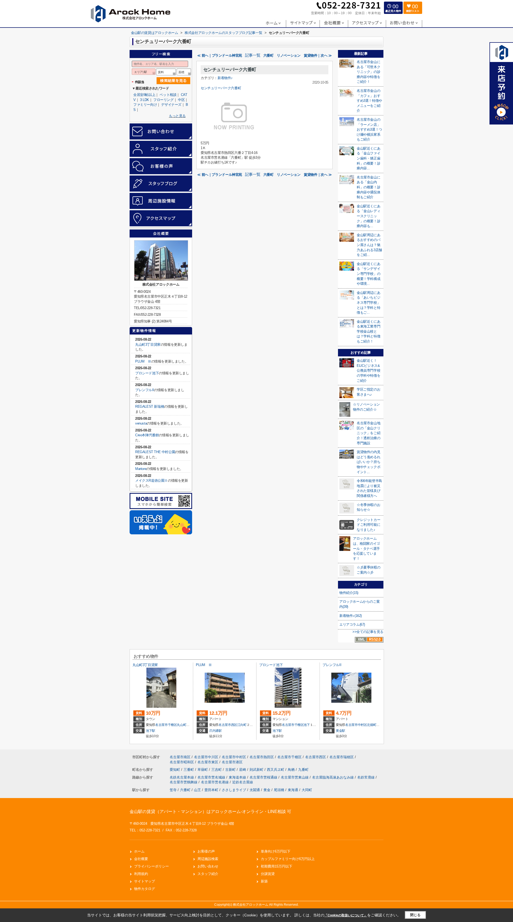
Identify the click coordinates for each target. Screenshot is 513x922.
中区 (181, 100)
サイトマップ (144, 881)
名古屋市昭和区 (182, 762)
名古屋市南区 (180, 757)
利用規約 (141, 874)
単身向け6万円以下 (275, 851)
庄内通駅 (215, 731)
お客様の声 (206, 851)
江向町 (242, 725)
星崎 (243, 770)
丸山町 (181, 725)
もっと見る (177, 116)
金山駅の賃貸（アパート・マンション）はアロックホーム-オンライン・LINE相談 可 (210, 811)
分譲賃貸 (268, 874)
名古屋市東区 (207, 762)
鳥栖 (292, 770)
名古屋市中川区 (206, 757)
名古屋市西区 (228, 725)
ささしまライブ (234, 790)
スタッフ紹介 (207, 874)
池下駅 (150, 731)
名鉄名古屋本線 (182, 777)
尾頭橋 (279, 790)
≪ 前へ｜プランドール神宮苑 (219, 55)
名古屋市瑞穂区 (341, 757)
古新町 (231, 770)
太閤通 (255, 790)
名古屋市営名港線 (215, 782)
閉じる (415, 915)
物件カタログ (144, 889)
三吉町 (217, 770)
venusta (141, 423)
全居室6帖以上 (144, 95)
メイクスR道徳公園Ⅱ (151, 480)
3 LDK (144, 100)
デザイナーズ (171, 105)
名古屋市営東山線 (295, 777)
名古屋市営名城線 (211, 777)
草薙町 (203, 770)
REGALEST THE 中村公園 (155, 452)
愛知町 (175, 770)
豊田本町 (211, 790)
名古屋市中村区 (356, 725)
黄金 (266, 790)
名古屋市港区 (232, 762)
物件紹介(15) (348, 593)
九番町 (303, 770)
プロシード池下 (147, 373)
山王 (197, 790)
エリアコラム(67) (352, 625)
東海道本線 (238, 777)
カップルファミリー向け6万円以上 (288, 859)
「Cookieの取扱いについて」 (345, 915)
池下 (307, 725)
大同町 (307, 790)
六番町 (185, 790)
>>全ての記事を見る (367, 632)
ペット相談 (168, 95)
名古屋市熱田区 (262, 757)
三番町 (189, 770)
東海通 (293, 790)
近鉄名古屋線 (242, 782)
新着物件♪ (225, 78)
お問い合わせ (207, 866)
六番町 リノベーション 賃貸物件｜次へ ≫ (297, 55)
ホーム (139, 851)
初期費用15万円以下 (276, 866)
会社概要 (141, 859)
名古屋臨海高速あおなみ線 (333, 777)
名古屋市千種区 (166, 725)
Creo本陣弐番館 (147, 435)
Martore (140, 469)
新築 (264, 881)
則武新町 (257, 770)
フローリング (163, 100)
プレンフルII (144, 390)
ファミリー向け (145, 105)
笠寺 (173, 790)
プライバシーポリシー (151, 866)
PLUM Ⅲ (143, 361)
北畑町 (371, 725)
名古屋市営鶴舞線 (184, 782)
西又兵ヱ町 (276, 770)
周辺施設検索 (207, 859)
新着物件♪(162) (350, 616)
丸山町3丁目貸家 (148, 345)
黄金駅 (340, 731)
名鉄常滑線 (366, 777)
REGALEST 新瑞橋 (149, 406)
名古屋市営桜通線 (264, 777)
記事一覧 (253, 55)
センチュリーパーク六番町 (229, 69)
